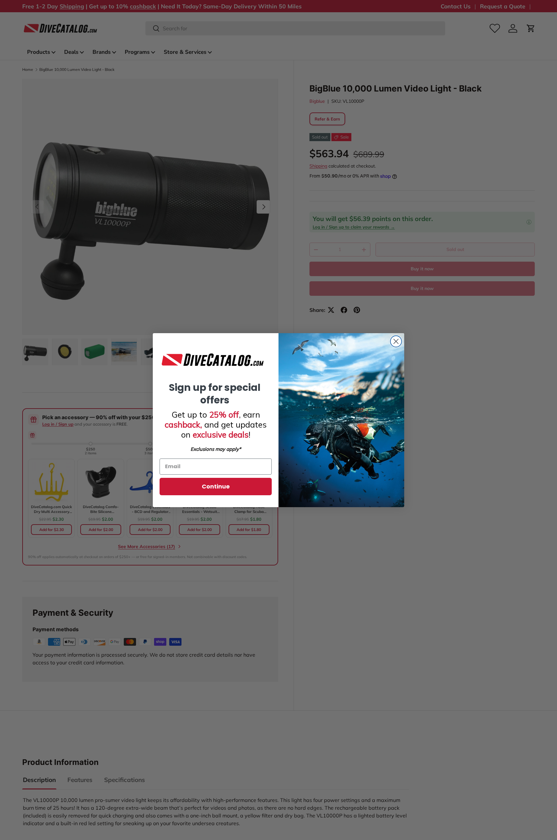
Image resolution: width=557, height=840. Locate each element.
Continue (216, 486)
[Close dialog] (396, 341)
